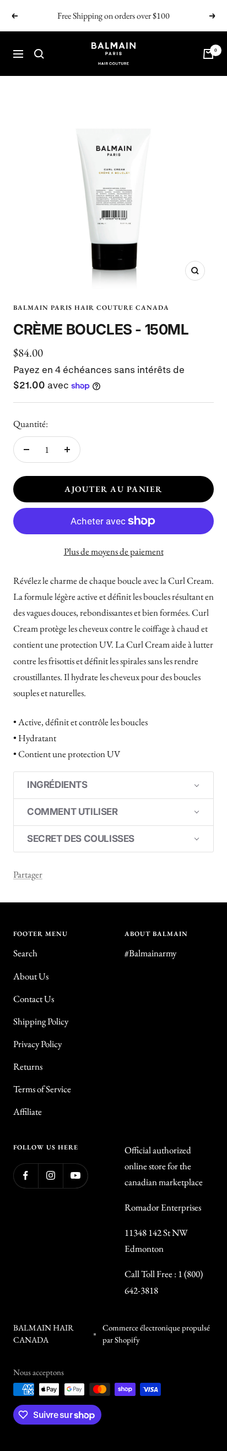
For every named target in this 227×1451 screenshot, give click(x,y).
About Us (30, 976)
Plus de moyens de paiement (114, 551)
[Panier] (208, 54)
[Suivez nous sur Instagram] (50, 1175)
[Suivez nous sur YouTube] (75, 1175)
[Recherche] (39, 54)
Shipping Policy (40, 1021)
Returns (27, 1066)
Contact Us (33, 999)
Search (25, 953)
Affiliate (27, 1111)
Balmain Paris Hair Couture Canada (91, 307)
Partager (27, 874)
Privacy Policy (37, 1044)
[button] (113, 785)
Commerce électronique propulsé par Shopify (156, 1333)
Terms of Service (42, 1089)
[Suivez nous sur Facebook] (25, 1175)
